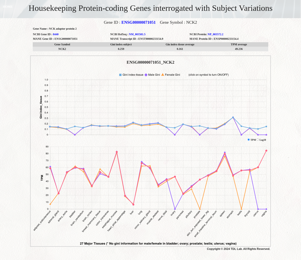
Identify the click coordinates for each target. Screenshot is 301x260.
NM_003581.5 (137, 34)
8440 (56, 34)
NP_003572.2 (215, 34)
